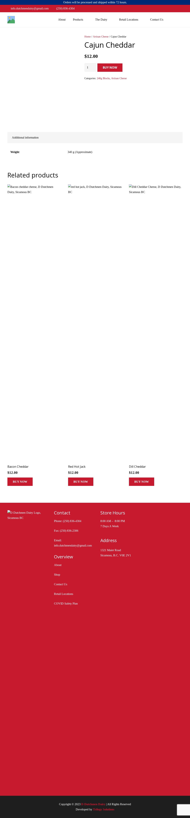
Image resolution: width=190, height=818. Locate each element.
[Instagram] (180, 8)
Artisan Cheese (101, 36)
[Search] (171, 20)
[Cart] (179, 19)
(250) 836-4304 (72, 521)
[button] (20, 482)
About (57, 565)
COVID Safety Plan (66, 603)
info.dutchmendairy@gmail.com (73, 545)
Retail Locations (63, 593)
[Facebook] (174, 8)
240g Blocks (103, 78)
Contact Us (60, 584)
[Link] (11, 19)
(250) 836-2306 (69, 530)
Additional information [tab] (25, 137)
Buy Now (110, 67)
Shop (57, 574)
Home (87, 36)
